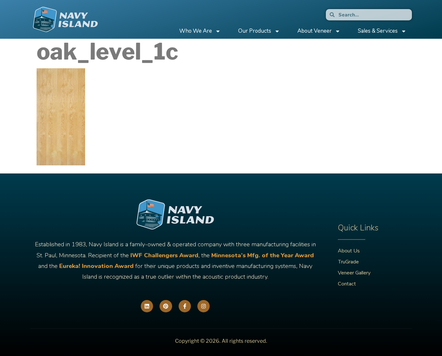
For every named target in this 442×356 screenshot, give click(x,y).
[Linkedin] (147, 306)
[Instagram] (203, 306)
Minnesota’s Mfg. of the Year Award (262, 255)
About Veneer (314, 31)
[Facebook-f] (185, 306)
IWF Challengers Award (164, 255)
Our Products (254, 31)
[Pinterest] (166, 306)
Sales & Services (378, 31)
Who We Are (195, 31)
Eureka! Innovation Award (96, 266)
